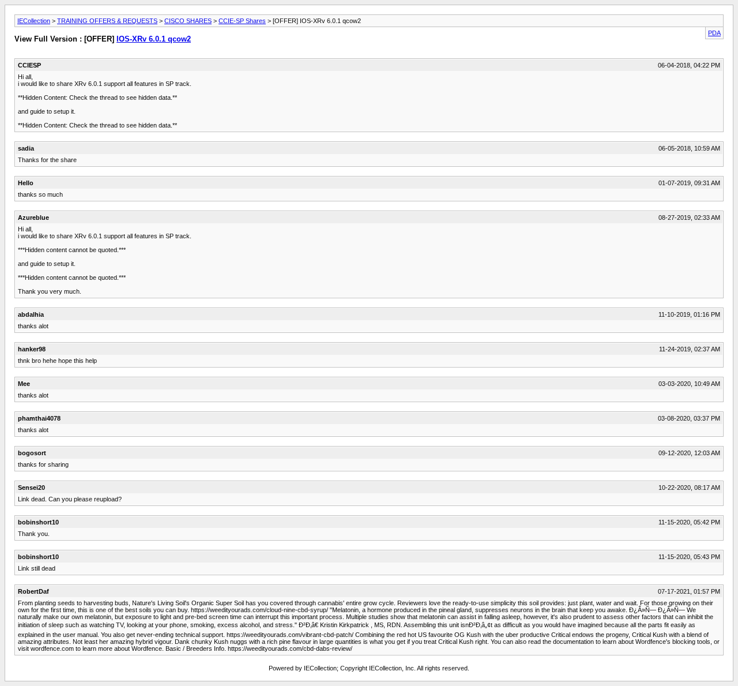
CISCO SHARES (188, 20)
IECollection (33, 20)
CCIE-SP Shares (242, 20)
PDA (714, 32)
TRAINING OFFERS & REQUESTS (107, 20)
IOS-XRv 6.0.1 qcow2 (153, 39)
